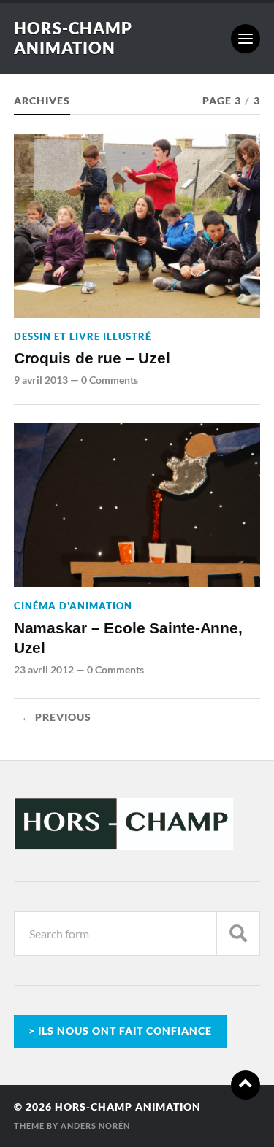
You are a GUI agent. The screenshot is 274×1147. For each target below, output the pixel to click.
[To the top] (245, 1085)
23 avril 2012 (44, 669)
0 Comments (109, 380)
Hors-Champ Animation (73, 38)
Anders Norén (95, 1125)
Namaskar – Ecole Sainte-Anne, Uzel (128, 638)
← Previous (56, 717)
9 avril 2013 (41, 380)
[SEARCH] (238, 933)
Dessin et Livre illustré (82, 336)
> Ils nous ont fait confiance (120, 1031)
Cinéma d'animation (73, 605)
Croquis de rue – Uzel (92, 358)
